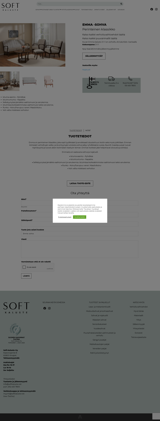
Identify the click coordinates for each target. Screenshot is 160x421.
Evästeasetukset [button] (64, 217)
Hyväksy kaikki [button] (79, 217)
